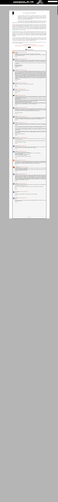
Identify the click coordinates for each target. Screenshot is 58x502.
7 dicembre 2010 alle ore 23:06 (23, 69)
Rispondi (16, 56)
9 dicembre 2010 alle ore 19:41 (23, 183)
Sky (38, 45)
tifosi (43, 45)
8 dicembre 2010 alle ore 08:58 (23, 107)
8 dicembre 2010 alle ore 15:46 (23, 137)
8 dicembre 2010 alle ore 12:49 (23, 116)
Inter (27, 45)
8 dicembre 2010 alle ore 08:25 (21, 95)
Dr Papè (16, 95)
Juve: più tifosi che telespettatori (29, 12)
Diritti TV (22, 45)
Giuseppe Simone (17, 166)
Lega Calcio (33, 45)
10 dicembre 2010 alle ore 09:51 (24, 191)
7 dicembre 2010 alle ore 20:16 (23, 52)
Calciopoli (19, 45)
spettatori (40, 45)
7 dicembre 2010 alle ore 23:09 (23, 82)
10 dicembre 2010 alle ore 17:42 (23, 197)
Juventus (29, 45)
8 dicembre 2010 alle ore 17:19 (22, 145)
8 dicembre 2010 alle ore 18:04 (22, 151)
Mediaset (36, 45)
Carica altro (29, 217)
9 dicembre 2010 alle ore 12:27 (23, 173)
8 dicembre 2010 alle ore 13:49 (22, 122)
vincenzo (16, 151)
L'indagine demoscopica (15, 24)
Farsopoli (25, 45)
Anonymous (34, 44)
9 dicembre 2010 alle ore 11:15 (24, 166)
